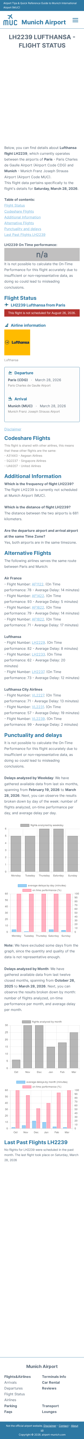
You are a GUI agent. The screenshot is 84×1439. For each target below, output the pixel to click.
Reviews (49, 1388)
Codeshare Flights (19, 211)
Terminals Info (54, 1376)
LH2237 (38, 672)
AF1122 (38, 584)
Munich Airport (44, 22)
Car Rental (51, 1382)
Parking (10, 1406)
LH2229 (38, 642)
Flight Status (14, 205)
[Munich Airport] (10, 19)
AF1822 (38, 619)
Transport (50, 1406)
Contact (63, 1425)
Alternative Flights (19, 223)
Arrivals (10, 1382)
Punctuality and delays (22, 229)
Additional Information (22, 217)
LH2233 (38, 654)
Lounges (49, 1412)
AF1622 (38, 607)
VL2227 (38, 695)
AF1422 (38, 596)
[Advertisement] (42, 99)
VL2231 (38, 707)
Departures (13, 1388)
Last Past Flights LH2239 (24, 234)
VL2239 (38, 718)
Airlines (10, 1400)
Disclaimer (50, 1425)
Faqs (8, 1412)
